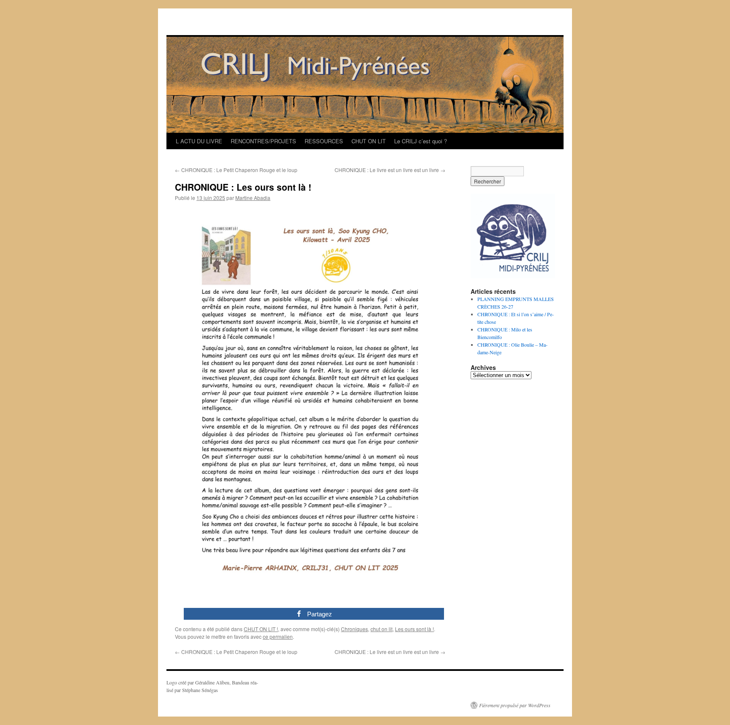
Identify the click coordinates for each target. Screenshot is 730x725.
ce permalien (278, 636)
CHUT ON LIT (368, 141)
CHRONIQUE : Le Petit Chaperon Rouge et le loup (236, 169)
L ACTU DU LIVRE (199, 141)
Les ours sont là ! (414, 628)
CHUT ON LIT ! (261, 628)
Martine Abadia (252, 197)
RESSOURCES (324, 141)
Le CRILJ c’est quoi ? (420, 141)
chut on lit (381, 628)
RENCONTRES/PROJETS (263, 141)
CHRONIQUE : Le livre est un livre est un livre (390, 169)
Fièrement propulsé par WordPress (514, 705)
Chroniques (354, 628)
